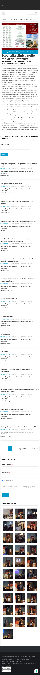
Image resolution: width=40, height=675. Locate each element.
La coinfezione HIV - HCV (9, 299)
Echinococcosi (5, 334)
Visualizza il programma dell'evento (20, 52)
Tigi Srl (24, 657)
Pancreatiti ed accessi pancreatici (12, 409)
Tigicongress (12, 661)
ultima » (34, 448)
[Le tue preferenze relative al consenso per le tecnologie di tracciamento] (36, 671)
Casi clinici (4, 352)
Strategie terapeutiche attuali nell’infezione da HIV (18, 427)
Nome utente (7, 465)
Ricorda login (8, 480)
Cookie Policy (6, 670)
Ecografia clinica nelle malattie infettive (16, 171)
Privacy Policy (6, 668)
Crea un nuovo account (11, 486)
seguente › (22, 448)
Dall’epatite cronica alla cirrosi (11, 184)
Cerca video (5, 144)
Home (5, 19)
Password (6, 472)
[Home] (5, 5)
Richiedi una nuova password (29, 487)
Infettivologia (7, 168)
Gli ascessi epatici (7, 316)
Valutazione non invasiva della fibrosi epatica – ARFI (19, 221)
